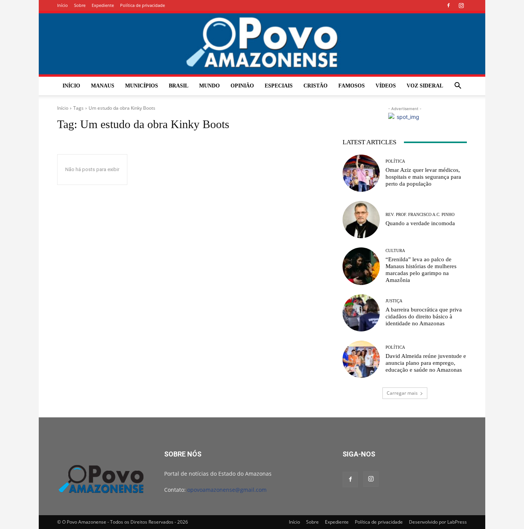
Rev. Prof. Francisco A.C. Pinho (420, 215)
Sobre (80, 5)
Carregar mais (402, 393)
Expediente (103, 5)
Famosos (351, 86)
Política (395, 161)
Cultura (395, 251)
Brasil (178, 86)
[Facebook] (448, 5)
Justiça (394, 301)
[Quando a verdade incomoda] (361, 219)
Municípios (141, 86)
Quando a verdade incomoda (420, 223)
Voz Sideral (425, 86)
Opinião (242, 86)
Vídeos (386, 86)
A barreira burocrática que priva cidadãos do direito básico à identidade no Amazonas (424, 316)
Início (62, 5)
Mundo (209, 86)
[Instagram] (461, 5)
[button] (457, 86)
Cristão (315, 86)
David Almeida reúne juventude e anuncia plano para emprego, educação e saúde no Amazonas (426, 363)
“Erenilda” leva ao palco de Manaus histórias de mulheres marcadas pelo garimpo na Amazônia (421, 269)
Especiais (279, 86)
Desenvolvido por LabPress (438, 522)
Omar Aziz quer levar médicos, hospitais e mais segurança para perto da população (423, 177)
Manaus (102, 86)
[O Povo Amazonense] (262, 44)
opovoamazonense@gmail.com (227, 489)
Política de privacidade (142, 5)
